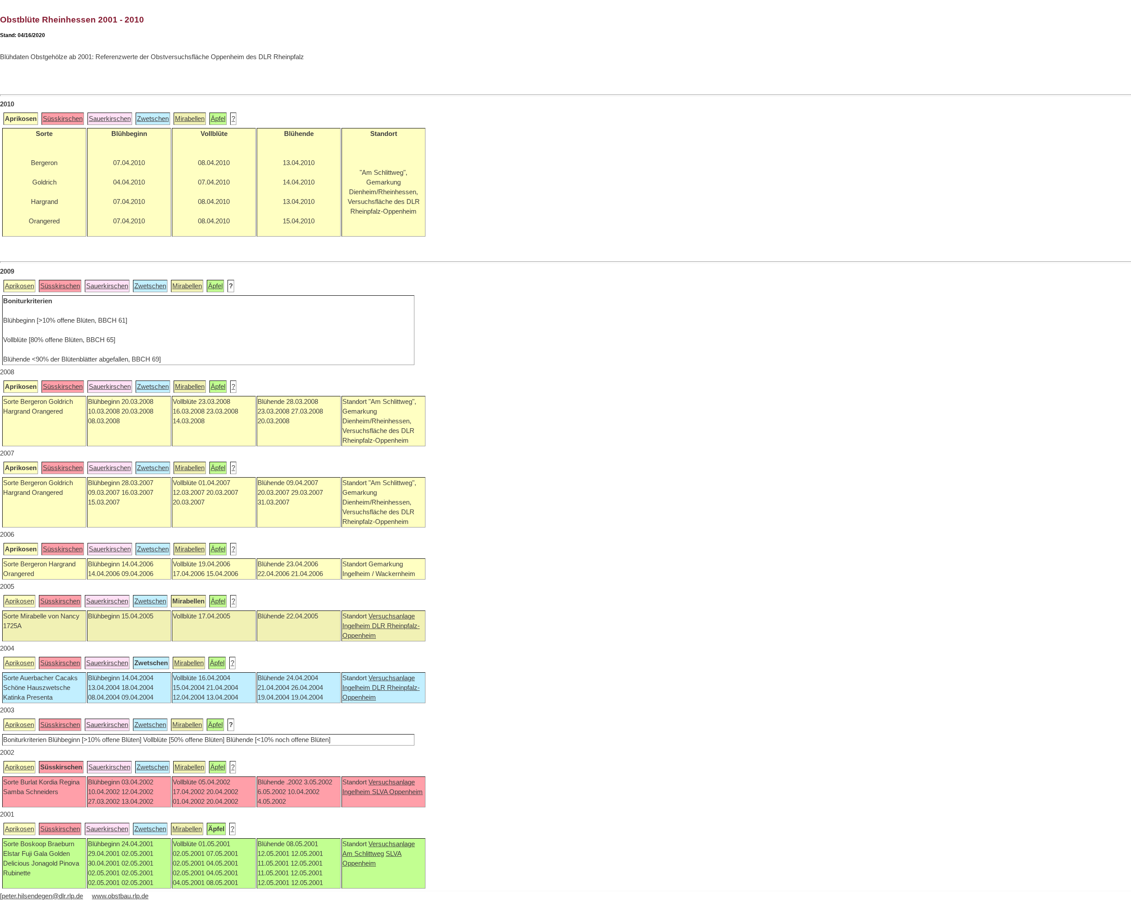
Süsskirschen (63, 118)
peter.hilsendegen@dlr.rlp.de (42, 896)
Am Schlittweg (363, 853)
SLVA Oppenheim (397, 791)
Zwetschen (153, 118)
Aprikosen (19, 286)
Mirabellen (190, 118)
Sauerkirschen (110, 118)
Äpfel (218, 118)
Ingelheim (357, 625)
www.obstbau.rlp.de (120, 896)
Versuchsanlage (391, 616)
